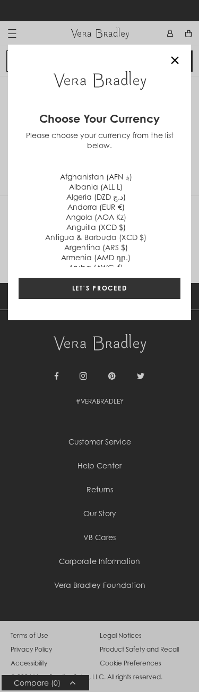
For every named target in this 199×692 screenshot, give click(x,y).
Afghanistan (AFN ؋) (96, 176)
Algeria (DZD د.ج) (96, 196)
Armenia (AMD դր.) (96, 257)
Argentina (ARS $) (96, 247)
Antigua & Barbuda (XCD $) (95, 237)
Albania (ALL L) (96, 186)
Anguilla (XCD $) (96, 227)
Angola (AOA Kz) (96, 216)
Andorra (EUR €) (96, 206)
